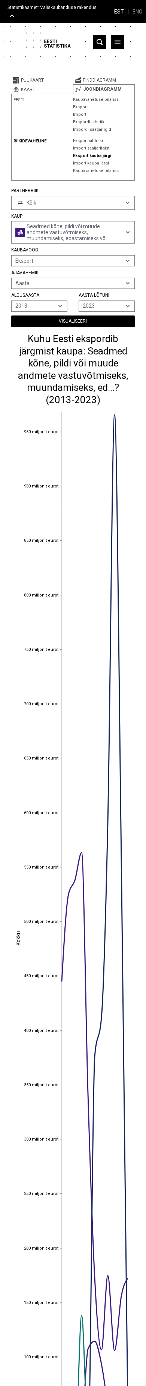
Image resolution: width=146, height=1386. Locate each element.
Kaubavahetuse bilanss (96, 99)
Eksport (80, 107)
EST (119, 12)
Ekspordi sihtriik (88, 122)
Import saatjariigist (91, 148)
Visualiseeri (73, 321)
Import (79, 114)
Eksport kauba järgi (92, 155)
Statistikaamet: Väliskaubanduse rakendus (52, 7)
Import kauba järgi (91, 163)
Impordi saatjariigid (92, 129)
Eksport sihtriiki (88, 140)
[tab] (42, 80)
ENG (137, 12)
